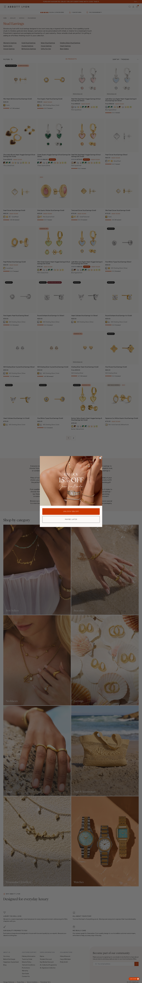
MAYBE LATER (71, 519)
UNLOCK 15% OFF (71, 511)
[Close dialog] (100, 458)
